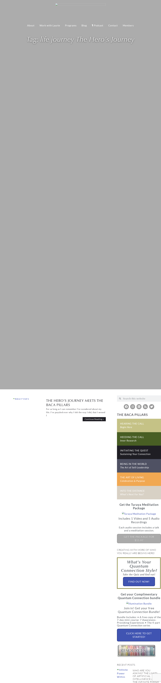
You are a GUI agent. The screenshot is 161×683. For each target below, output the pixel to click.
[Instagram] (132, 406)
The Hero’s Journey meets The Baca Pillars (74, 402)
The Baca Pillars (132, 415)
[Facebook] (126, 406)
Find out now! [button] (139, 581)
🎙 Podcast (97, 25)
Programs (70, 25)
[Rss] (145, 406)
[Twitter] (151, 406)
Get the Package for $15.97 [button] (139, 538)
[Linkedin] (139, 406)
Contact (113, 25)
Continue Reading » (94, 419)
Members (128, 25)
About (30, 25)
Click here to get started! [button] (139, 635)
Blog (84, 25)
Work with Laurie (49, 25)
